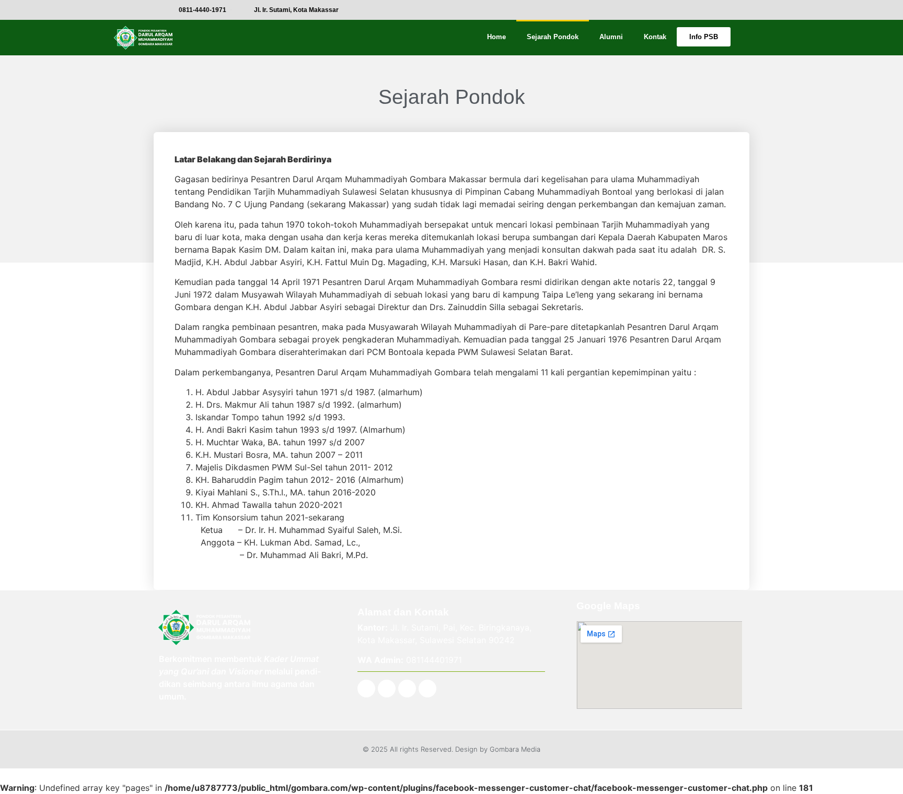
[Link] (427, 688)
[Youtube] (407, 688)
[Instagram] (387, 688)
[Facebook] (366, 688)
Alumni (611, 37)
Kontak (655, 37)
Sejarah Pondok (552, 37)
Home (496, 37)
